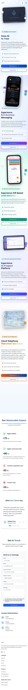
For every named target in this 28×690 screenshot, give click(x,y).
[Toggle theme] (22, 3)
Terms (2, 663)
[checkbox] (3, 600)
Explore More (13, 70)
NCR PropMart (4, 685)
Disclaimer (3, 665)
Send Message (14, 605)
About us (3, 658)
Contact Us (3, 671)
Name (4, 558)
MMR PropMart (4, 682)
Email (4, 563)
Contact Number (7, 569)
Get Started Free (13, 66)
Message (5, 587)
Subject (5, 581)
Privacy (2, 660)
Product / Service (7, 575)
